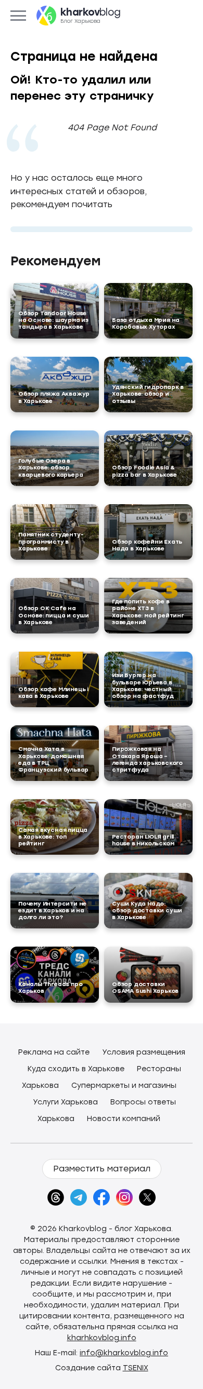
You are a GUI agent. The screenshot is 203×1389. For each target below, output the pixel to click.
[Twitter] (147, 1197)
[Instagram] (124, 1197)
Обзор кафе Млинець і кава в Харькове (53, 692)
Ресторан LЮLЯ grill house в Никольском (143, 840)
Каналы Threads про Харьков (50, 987)
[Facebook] (101, 1197)
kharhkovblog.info (101, 1337)
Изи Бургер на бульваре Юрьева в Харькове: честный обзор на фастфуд (143, 685)
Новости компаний (123, 1118)
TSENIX (135, 1368)
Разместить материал (101, 1169)
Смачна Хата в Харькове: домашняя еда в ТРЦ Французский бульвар (53, 759)
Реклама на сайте (54, 1052)
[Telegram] (78, 1197)
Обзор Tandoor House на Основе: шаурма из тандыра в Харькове (53, 320)
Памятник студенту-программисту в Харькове (50, 541)
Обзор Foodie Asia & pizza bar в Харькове (144, 471)
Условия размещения (143, 1052)
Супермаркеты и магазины (123, 1085)
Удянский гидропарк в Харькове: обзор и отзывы (148, 394)
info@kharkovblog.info (124, 1352)
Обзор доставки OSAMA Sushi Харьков (145, 987)
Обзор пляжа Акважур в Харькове (54, 397)
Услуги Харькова (65, 1102)
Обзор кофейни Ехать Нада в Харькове (147, 545)
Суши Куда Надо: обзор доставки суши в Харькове (147, 910)
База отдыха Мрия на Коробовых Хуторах (146, 323)
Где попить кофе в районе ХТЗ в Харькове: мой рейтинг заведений (148, 612)
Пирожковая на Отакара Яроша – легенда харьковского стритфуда (147, 759)
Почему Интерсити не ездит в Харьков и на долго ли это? (52, 910)
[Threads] (55, 1197)
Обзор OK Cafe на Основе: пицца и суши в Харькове (53, 615)
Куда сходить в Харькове (76, 1068)
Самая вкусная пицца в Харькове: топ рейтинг (52, 837)
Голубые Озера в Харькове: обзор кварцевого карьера (50, 467)
